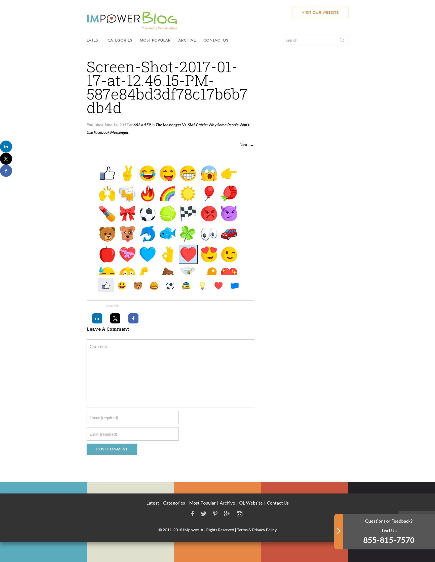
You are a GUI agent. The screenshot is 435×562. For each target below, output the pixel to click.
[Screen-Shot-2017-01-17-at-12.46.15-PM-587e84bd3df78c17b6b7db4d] (170, 224)
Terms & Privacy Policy (257, 529)
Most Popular (155, 40)
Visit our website (320, 12)
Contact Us (215, 40)
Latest (93, 40)
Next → (246, 144)
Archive (187, 40)
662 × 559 (142, 124)
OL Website (251, 503)
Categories (174, 503)
